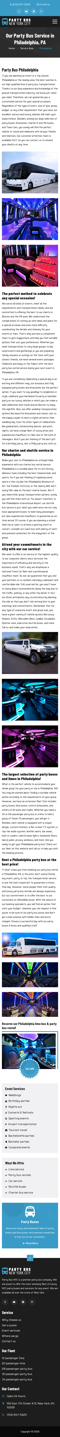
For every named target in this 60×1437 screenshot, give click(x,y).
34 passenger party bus (17, 1379)
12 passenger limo (13, 1358)
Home (11, 48)
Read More (31, 1243)
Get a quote (9, 1325)
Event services (11, 1330)
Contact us (9, 1341)
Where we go (10, 1336)
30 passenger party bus (17, 1374)
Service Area (27, 48)
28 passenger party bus (17, 1369)
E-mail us (45, 4)
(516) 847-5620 (21, 4)
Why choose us (11, 1320)
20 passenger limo (13, 1363)
